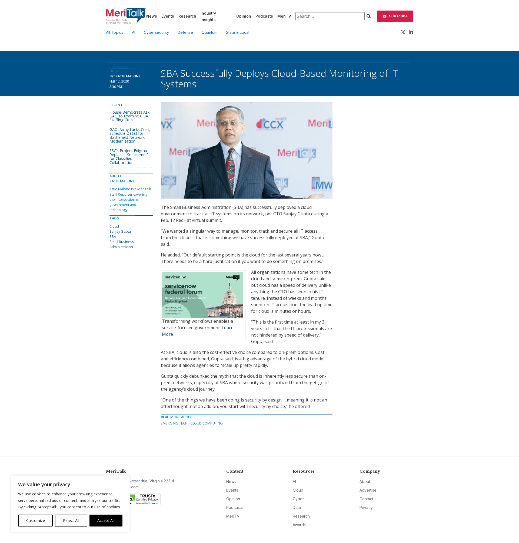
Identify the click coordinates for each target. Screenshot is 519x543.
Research (187, 16)
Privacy (366, 507)
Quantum (209, 32)
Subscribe (398, 16)
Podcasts (264, 16)
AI (133, 32)
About (365, 481)
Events (167, 16)
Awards (299, 524)
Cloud (114, 226)
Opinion (243, 16)
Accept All (105, 520)
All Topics (114, 32)
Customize (35, 520)
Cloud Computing (206, 423)
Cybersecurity (156, 32)
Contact (366, 498)
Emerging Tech (174, 423)
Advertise (368, 490)
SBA (112, 236)
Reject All (71, 520)
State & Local (237, 32)
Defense (185, 32)
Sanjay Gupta (120, 231)
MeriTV (284, 16)
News (151, 16)
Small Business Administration (121, 244)
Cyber (298, 498)
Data (297, 507)
